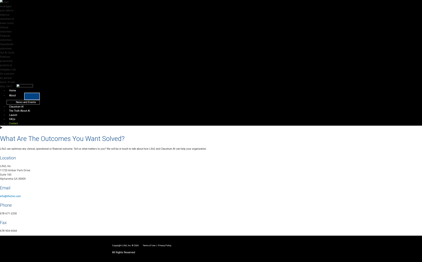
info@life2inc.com (10, 196)
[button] (17, 95)
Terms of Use (149, 245)
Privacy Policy (164, 245)
